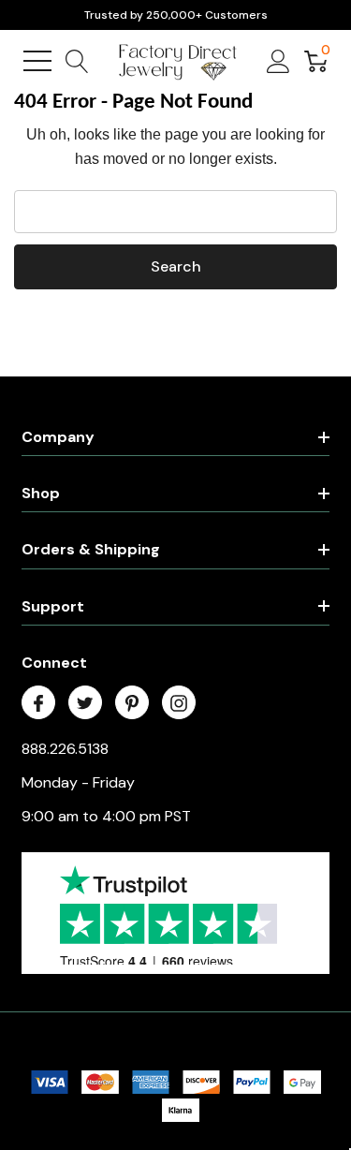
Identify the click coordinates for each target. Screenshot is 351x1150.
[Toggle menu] (37, 61)
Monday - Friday (78, 782)
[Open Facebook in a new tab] (38, 703)
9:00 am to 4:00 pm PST (106, 816)
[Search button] (77, 61)
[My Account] (278, 61)
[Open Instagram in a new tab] (179, 703)
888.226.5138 (65, 749)
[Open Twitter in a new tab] (85, 703)
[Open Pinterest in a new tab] (132, 703)
